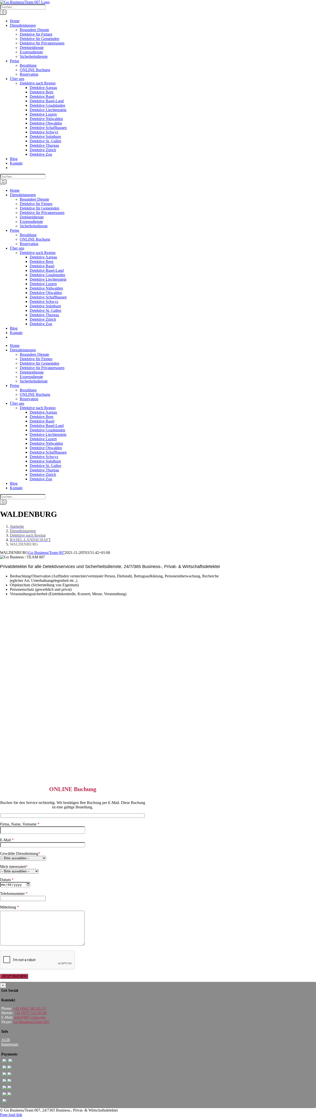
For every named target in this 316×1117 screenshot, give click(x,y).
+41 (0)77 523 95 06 (30, 1013)
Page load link (11, 1115)
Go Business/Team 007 (46, 552)
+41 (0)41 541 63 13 (29, 1008)
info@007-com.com (29, 1017)
